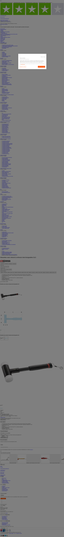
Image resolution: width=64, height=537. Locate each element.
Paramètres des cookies (23, 66)
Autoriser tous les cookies (41, 66)
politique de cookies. (23, 64)
